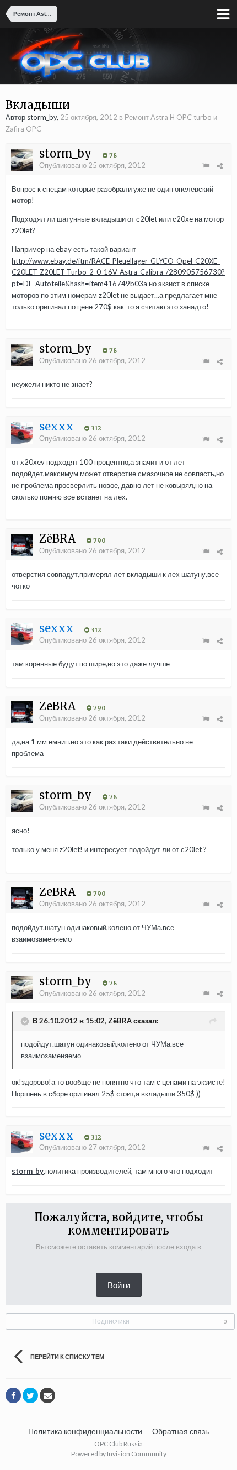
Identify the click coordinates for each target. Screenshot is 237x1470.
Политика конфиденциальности (85, 1431)
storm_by (28, 1171)
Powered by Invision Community (118, 1454)
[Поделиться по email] (47, 1395)
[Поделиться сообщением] (220, 165)
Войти (118, 1285)
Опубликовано (92, 165)
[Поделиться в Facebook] (13, 1395)
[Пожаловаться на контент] (205, 165)
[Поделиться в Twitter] (30, 1395)
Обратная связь (180, 1431)
